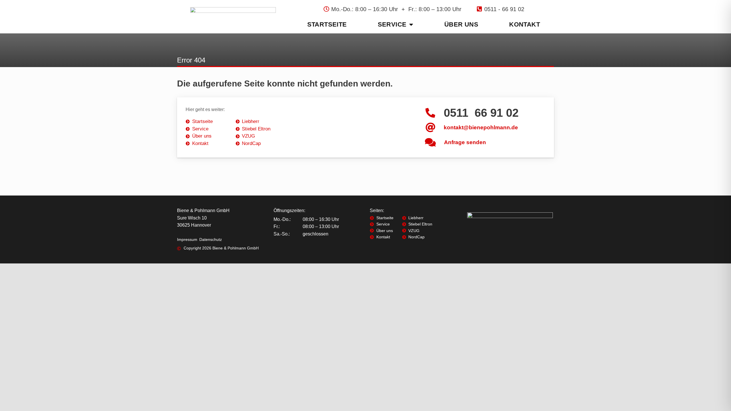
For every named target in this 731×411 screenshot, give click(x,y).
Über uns (461, 24)
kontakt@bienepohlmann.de (481, 127)
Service (392, 24)
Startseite (327, 24)
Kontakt (524, 24)
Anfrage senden (465, 142)
